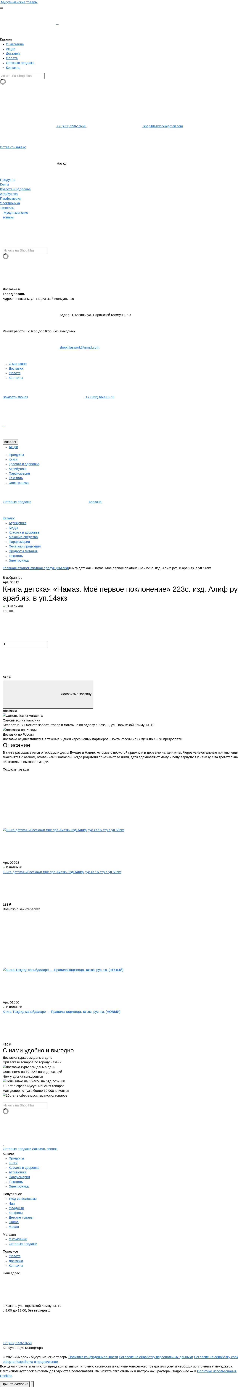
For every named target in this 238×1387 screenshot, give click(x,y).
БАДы (13, 528)
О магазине (15, 44)
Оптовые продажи (20, 63)
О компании (18, 1239)
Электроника (10, 203)
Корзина (95, 502)
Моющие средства (23, 537)
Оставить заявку (13, 147)
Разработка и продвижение (37, 1362)
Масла (14, 1227)
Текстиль (7, 208)
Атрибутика (9, 194)
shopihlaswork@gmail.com (162, 126)
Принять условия (14, 1384)
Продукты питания (23, 551)
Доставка (13, 53)
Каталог (10, 442)
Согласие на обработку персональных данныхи (156, 1357)
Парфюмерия (10, 198)
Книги (4, 184)
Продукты (7, 180)
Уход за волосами (23, 1199)
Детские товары (21, 1217)
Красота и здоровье (15, 189)
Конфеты (16, 1213)
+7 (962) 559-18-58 (71, 126)
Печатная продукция (25, 546)
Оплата (12, 58)
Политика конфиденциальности (93, 1357)
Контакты (13, 68)
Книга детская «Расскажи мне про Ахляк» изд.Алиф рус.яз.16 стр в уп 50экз (62, 872)
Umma (14, 1222)
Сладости (16, 1208)
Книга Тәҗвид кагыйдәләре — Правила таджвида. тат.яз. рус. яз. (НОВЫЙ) (61, 1012)
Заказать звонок (15, 397)
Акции (10, 49)
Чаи (12, 1203)
